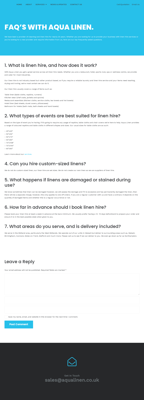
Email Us (136, 4)
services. (28, 154)
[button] (46, 4)
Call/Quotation (123, 4)
